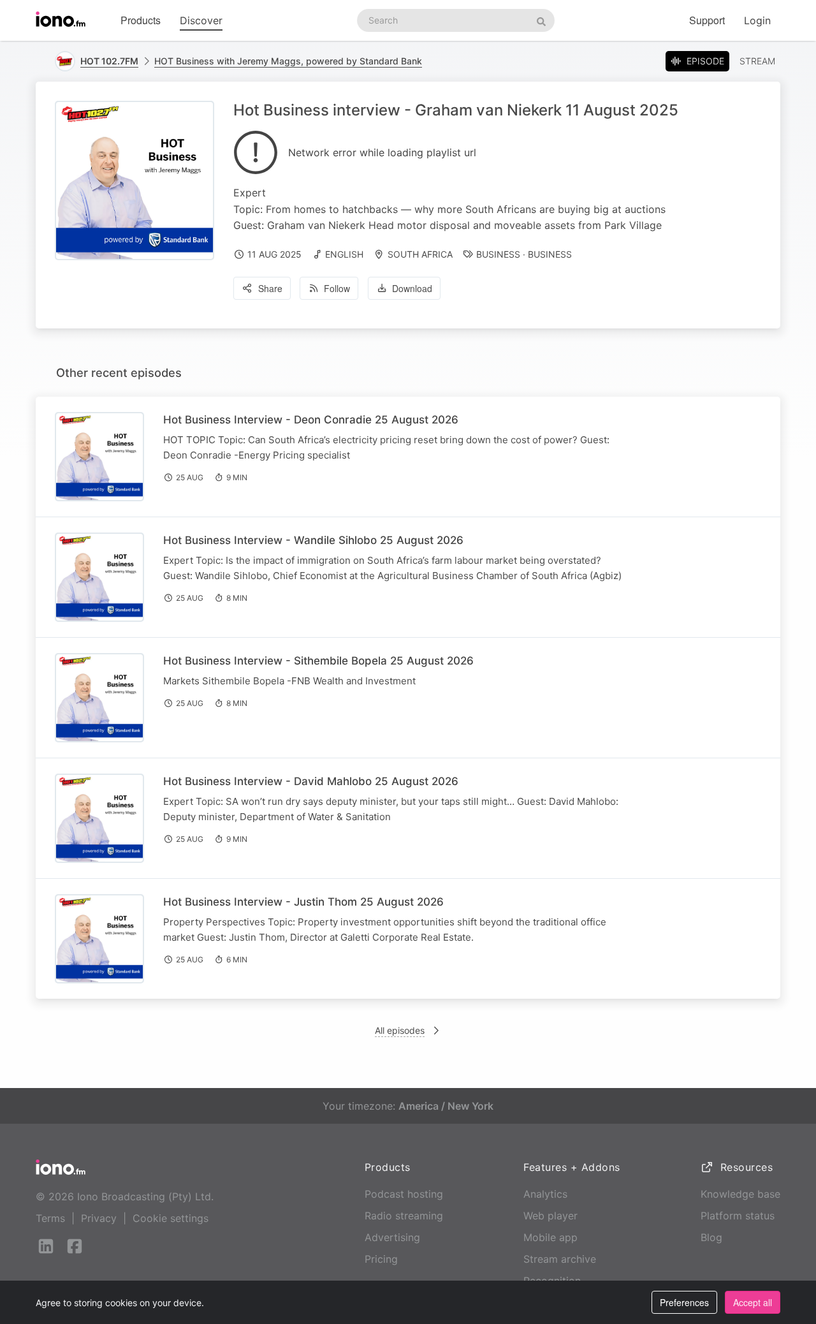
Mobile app (550, 1237)
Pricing (381, 1259)
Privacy (99, 1218)
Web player (550, 1215)
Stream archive (559, 1259)
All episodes (400, 1030)
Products (140, 20)
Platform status (738, 1215)
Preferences (684, 1302)
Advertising (392, 1237)
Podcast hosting (404, 1194)
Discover (201, 20)
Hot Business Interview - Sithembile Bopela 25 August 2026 (318, 660)
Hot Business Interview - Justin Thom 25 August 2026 (303, 901)
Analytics (545, 1194)
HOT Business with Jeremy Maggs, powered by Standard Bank (288, 60)
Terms (50, 1218)
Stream (757, 60)
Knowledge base (740, 1194)
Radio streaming (404, 1215)
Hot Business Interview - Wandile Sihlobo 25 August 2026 (313, 540)
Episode (705, 60)
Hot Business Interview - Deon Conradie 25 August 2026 (310, 419)
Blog (711, 1237)
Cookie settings (170, 1218)
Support (707, 20)
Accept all (752, 1302)
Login (757, 20)
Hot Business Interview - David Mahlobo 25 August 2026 (310, 781)
